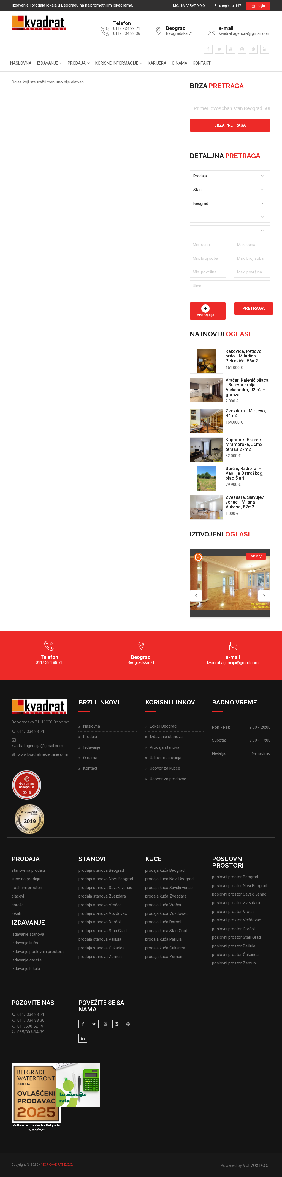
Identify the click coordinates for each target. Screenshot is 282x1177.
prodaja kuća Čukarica (165, 948)
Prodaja (77, 63)
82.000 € (233, 455)
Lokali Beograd (163, 726)
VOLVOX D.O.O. (256, 1165)
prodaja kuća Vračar (163, 904)
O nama (179, 63)
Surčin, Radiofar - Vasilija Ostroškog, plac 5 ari (245, 473)
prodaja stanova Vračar (99, 904)
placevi (18, 896)
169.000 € (234, 422)
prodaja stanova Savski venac (105, 887)
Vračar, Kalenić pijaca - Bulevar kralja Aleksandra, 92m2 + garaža (247, 387)
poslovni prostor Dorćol (233, 928)
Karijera (157, 63)
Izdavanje (47, 63)
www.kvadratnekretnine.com (43, 754)
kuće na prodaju (26, 878)
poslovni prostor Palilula (233, 946)
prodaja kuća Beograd (165, 870)
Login (261, 6)
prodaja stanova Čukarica (101, 948)
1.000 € (232, 513)
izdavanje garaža (27, 960)
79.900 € (233, 484)
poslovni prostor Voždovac (236, 920)
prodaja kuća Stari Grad (166, 930)
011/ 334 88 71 (30, 731)
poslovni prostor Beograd (235, 876)
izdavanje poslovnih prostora (38, 951)
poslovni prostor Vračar (233, 911)
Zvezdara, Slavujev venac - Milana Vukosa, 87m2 (245, 502)
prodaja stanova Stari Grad (102, 930)
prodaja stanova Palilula (99, 939)
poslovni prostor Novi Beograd (239, 885)
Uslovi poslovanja (165, 757)
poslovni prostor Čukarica (235, 954)
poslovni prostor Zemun (234, 963)
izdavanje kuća (25, 942)
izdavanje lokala (26, 968)
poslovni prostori (27, 887)
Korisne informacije (116, 63)
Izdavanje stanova (166, 736)
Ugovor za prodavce (168, 778)
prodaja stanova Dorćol (99, 921)
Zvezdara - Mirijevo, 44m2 (246, 413)
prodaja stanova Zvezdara (102, 896)
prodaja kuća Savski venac (169, 887)
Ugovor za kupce (165, 768)
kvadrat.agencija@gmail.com (244, 33)
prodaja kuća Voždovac (166, 913)
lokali (16, 913)
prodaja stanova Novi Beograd (105, 878)
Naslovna (20, 63)
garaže (18, 904)
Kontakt (202, 63)
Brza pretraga (230, 125)
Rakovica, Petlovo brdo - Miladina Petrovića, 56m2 (244, 356)
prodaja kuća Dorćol (163, 921)
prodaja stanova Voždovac (102, 913)
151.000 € (234, 367)
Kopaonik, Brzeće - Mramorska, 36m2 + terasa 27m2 (246, 444)
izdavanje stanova (28, 934)
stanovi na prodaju (28, 870)
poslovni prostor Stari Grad (236, 937)
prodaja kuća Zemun (163, 956)
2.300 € (232, 401)
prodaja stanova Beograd (101, 870)
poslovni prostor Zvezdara (236, 902)
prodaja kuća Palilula (163, 939)
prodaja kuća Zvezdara (165, 896)
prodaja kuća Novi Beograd (169, 878)
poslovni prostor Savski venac (239, 894)
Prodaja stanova (164, 747)
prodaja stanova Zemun (100, 956)
